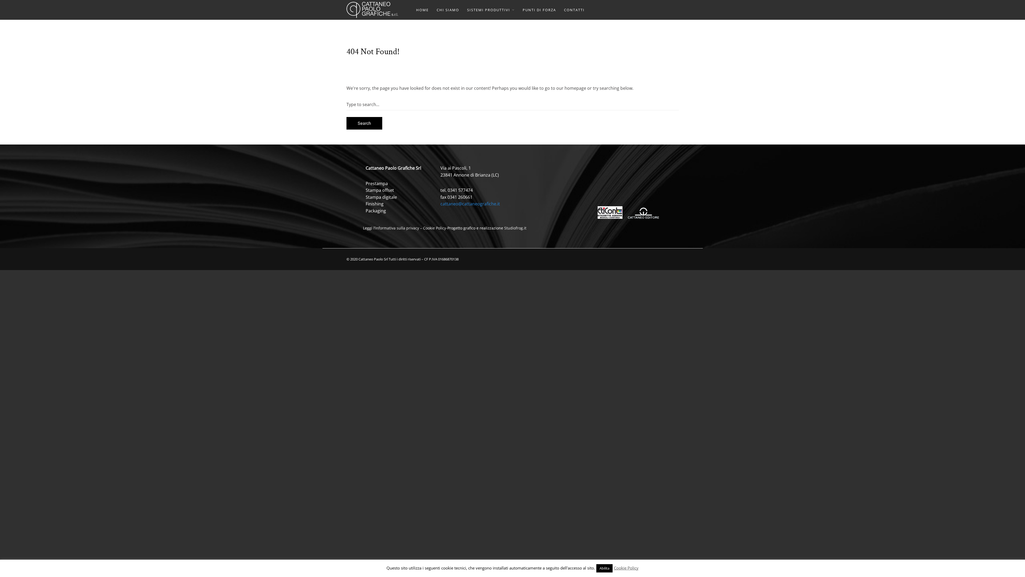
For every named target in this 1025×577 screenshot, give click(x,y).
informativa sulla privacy (397, 228)
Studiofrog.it (515, 228)
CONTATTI (574, 9)
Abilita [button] (604, 568)
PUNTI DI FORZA (539, 9)
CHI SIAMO (448, 9)
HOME (422, 9)
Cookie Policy (434, 228)
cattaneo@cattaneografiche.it (470, 204)
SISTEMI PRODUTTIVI (488, 9)
